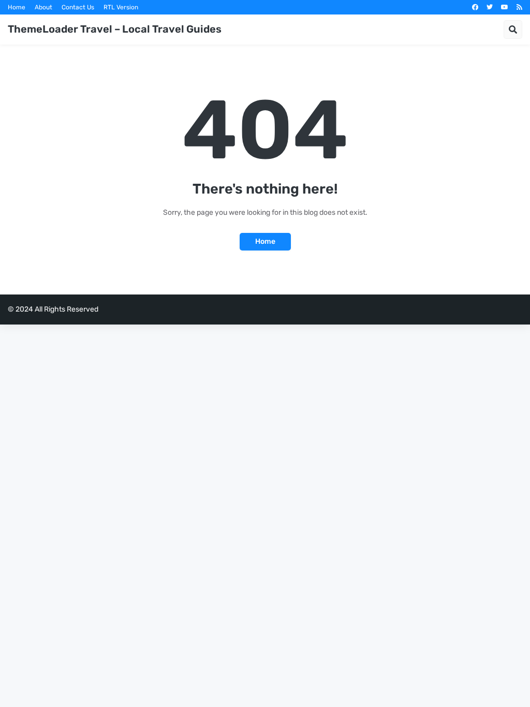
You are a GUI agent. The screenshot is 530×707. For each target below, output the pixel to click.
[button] (513, 29)
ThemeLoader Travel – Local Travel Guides (115, 29)
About (43, 7)
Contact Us (78, 7)
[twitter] (490, 7)
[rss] (519, 7)
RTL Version (121, 7)
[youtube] (504, 7)
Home (16, 7)
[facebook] (475, 7)
